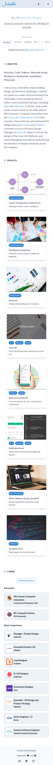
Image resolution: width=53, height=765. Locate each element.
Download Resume (26, 580)
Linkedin (32, 49)
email (41, 49)
